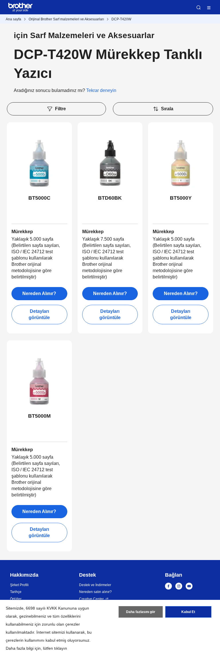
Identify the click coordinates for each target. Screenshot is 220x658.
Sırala (167, 108)
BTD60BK (110, 198)
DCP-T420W (121, 19)
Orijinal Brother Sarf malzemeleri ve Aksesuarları (66, 19)
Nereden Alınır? (39, 293)
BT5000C (39, 198)
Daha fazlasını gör (140, 612)
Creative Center (91, 599)
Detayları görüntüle (39, 314)
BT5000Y (181, 198)
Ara (198, 7)
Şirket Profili (19, 585)
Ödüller (15, 599)
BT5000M (39, 416)
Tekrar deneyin (101, 90)
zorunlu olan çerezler (61, 624)
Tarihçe (15, 592)
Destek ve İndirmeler (95, 585)
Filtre (60, 108)
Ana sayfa (13, 19)
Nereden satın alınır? (95, 592)
